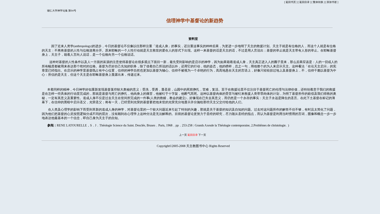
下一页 (202, 134)
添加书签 (332, 2)
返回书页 (291, 2)
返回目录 (304, 2)
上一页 (183, 134)
